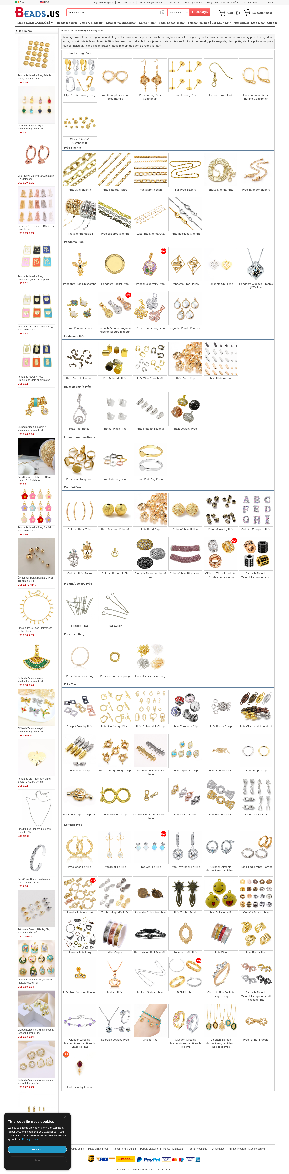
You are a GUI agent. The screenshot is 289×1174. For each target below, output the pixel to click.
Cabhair (269, 2)
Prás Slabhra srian (150, 189)
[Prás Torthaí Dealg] (185, 893)
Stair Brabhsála (252, 2)
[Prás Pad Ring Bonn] (150, 459)
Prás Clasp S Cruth (185, 814)
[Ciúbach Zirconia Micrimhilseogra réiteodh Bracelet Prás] (80, 1021)
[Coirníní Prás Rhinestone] (185, 554)
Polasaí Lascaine (149, 1148)
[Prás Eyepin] (115, 606)
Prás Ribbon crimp (220, 378)
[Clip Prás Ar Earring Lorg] (80, 75)
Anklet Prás (150, 1039)
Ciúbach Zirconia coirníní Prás (150, 575)
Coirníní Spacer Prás (256, 912)
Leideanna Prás (74, 336)
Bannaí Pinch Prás (114, 428)
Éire (21, 2)
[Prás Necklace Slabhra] (185, 214)
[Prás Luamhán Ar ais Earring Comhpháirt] (256, 75)
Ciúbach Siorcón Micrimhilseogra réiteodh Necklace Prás (220, 1043)
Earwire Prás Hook (220, 95)
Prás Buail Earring (115, 866)
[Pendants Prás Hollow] (185, 264)
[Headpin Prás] (80, 606)
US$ (46, 2)
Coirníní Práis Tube (80, 529)
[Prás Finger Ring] (256, 934)
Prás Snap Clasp (256, 770)
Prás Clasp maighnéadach (256, 726)
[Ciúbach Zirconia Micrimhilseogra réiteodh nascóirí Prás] (256, 974)
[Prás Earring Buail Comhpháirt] (150, 75)
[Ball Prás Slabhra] (185, 170)
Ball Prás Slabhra (185, 189)
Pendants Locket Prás (115, 283)
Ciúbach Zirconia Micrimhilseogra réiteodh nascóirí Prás (256, 996)
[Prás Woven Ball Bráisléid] (150, 934)
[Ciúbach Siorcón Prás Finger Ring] (221, 974)
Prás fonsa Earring (79, 866)
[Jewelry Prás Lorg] (80, 934)
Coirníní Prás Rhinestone (185, 573)
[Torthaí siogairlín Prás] (115, 893)
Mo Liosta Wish (126, 2)
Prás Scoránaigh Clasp (115, 726)
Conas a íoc (218, 1148)
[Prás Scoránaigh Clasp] (115, 707)
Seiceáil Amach (262, 12)
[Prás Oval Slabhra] (80, 170)
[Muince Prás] (115, 974)
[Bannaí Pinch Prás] (115, 409)
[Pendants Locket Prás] (115, 264)
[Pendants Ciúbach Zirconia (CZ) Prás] (256, 264)
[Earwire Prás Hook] (221, 75)
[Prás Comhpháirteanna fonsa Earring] (115, 75)
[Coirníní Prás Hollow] (185, 509)
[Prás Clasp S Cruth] (185, 795)
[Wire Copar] (115, 934)
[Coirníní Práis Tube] (80, 509)
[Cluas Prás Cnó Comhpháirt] (80, 119)
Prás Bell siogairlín (220, 912)
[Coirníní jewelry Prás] (221, 509)
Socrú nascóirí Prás (185, 952)
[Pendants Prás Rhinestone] (80, 264)
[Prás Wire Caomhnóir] (150, 359)
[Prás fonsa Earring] (80, 847)
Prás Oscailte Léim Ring (150, 676)
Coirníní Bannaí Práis (115, 573)
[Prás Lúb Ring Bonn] (115, 459)
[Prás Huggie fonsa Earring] (256, 847)
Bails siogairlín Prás (77, 386)
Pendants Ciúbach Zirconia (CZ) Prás (256, 285)
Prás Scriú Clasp (79, 770)
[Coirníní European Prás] (256, 509)
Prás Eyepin (115, 625)
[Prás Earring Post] (185, 75)
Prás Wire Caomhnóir (150, 378)
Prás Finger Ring (256, 952)
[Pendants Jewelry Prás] (150, 264)
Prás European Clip (185, 726)
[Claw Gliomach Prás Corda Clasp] (150, 795)
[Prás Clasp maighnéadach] (256, 707)
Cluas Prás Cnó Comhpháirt (79, 141)
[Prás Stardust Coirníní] (115, 509)
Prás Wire (221, 952)
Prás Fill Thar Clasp (221, 814)
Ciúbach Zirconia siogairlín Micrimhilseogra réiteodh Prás (115, 330)
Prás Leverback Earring (185, 866)
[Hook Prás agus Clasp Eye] (80, 795)
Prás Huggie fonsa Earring (256, 866)
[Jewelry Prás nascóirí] (80, 893)
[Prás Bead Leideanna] (80, 359)
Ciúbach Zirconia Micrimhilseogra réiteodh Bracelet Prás (79, 1043)
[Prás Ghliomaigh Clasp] (150, 707)
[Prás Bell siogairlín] (221, 893)
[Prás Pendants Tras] (80, 308)
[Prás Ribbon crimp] (221, 359)
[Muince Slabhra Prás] (150, 974)
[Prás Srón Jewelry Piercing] (80, 974)
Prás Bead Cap (185, 378)
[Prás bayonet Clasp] (185, 751)
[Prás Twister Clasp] (115, 795)
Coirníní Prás (72, 487)
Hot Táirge (25, 30)
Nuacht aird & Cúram (124, 1148)
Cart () (233, 12)
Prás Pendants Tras (79, 328)
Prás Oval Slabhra (79, 189)
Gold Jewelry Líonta (79, 1087)
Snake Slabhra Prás (220, 189)
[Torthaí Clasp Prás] (256, 795)
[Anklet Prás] (150, 1021)
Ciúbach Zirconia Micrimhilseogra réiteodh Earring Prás (220, 868)
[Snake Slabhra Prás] (221, 170)
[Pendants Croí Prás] (221, 264)
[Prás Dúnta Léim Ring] (80, 656)
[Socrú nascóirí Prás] (185, 934)
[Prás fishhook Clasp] (221, 751)
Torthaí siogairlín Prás (115, 912)
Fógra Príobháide (198, 1148)
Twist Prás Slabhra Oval (150, 233)
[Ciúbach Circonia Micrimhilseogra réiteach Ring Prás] (185, 1021)
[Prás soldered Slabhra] (115, 214)
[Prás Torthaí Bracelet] (256, 1021)
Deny (37, 1160)
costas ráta (175, 2)
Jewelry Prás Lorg (79, 952)
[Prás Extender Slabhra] (256, 170)
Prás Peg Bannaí (79, 428)
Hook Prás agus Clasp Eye (79, 814)
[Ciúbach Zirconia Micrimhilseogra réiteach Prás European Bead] (256, 554)
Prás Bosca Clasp (221, 726)
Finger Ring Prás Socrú (79, 436)
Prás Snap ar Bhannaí (150, 428)
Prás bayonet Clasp (185, 770)
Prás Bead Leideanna (79, 378)
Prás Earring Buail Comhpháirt (150, 97)
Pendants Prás (74, 241)
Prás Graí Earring (150, 866)
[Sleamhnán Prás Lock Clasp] (150, 751)
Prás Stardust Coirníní (115, 529)
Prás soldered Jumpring (115, 676)
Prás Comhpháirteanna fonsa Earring (114, 97)
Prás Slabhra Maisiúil (80, 233)
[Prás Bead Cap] (185, 359)
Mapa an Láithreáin (98, 1148)
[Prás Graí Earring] (150, 847)
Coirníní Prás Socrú (79, 573)
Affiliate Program (237, 1148)
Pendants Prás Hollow (185, 283)
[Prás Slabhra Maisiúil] (80, 214)
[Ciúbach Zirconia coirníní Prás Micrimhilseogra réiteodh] (221, 554)
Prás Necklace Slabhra (185, 233)
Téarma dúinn (76, 1148)
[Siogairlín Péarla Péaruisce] (185, 308)
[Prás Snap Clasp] (256, 751)
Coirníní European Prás (256, 529)
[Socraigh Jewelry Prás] (115, 1021)
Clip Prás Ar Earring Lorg (79, 95)
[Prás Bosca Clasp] (221, 707)
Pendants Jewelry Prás (150, 283)
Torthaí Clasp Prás (256, 814)
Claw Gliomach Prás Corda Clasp (150, 816)
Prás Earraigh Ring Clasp (115, 770)
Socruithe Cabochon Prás (150, 912)
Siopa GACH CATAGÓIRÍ (33, 22)
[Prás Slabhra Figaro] (115, 170)
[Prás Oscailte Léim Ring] (150, 656)
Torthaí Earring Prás (77, 53)
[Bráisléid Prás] (185, 974)
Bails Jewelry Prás (185, 428)
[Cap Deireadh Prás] (115, 359)
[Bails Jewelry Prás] (185, 409)
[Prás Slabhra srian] (150, 170)
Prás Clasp (71, 684)
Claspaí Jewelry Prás (80, 726)
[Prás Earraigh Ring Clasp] (115, 751)
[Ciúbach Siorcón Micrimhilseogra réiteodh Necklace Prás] (221, 1021)
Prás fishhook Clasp (220, 770)
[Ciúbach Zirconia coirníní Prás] (150, 554)
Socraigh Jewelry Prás (115, 1039)
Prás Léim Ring (74, 634)
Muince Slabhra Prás (150, 992)
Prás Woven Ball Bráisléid (150, 952)
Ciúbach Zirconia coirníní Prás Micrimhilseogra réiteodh (220, 575)
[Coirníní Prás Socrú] (80, 554)
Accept (37, 1149)
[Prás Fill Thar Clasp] (221, 795)
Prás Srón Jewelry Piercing (79, 992)
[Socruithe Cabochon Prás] (150, 893)
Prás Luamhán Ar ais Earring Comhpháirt (256, 97)
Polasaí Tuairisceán (173, 1148)
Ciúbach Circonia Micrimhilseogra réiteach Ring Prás (185, 1043)
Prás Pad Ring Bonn (150, 479)
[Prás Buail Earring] (115, 847)
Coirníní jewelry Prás (221, 529)
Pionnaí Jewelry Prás (78, 583)
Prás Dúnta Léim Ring (79, 676)
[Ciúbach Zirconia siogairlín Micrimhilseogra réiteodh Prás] (115, 308)
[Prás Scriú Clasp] (80, 751)
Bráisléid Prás (185, 992)
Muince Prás (115, 992)
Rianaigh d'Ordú (194, 2)
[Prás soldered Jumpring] (115, 656)
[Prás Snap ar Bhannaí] (150, 409)
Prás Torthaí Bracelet (256, 1039)
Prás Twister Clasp (115, 814)
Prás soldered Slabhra (115, 233)
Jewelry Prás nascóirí (79, 912)
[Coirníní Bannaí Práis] (115, 554)
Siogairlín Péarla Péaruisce (185, 328)
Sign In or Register (103, 2)
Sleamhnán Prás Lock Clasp (150, 772)
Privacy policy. (30, 1139)
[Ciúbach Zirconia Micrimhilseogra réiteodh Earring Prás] (221, 847)
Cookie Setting (257, 1148)
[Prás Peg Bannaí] (80, 409)
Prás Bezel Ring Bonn (79, 479)
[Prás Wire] (221, 934)
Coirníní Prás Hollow (185, 529)
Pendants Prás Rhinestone (79, 283)
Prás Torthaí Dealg (185, 912)
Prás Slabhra (72, 147)
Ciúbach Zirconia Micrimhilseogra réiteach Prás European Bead (256, 575)
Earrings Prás (73, 824)
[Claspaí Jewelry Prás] (80, 707)
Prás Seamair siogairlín (150, 328)
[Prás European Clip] (185, 707)
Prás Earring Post (185, 95)
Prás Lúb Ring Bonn (114, 479)
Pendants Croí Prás (221, 283)
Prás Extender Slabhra (256, 189)
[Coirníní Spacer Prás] (256, 893)
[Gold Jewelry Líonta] (80, 1068)
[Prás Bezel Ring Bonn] (80, 459)
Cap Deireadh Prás (115, 378)
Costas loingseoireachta (152, 2)
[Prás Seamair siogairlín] (150, 308)
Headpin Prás (79, 625)
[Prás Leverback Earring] (185, 847)
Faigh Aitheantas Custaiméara (223, 2)
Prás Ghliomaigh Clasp (150, 726)
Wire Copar (115, 952)
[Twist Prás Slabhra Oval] (150, 214)
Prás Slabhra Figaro (114, 189)
